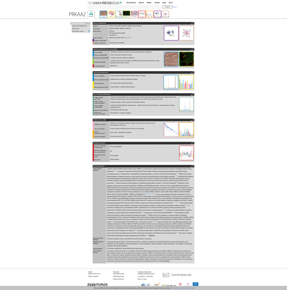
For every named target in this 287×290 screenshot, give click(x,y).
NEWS (149, 2)
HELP (171, 2)
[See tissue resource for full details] (93, 52)
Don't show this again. (188, 288)
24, (154, 221)
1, (114, 171)
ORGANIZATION (118, 276)
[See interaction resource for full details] (186, 33)
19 (164, 209)
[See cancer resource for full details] (93, 124)
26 (135, 230)
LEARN (156, 2)
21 (173, 212)
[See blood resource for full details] (93, 65)
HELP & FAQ (142, 279)
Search (167, 7)
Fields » (174, 7)
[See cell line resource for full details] (93, 132)
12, (150, 194)
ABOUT (141, 2)
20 (142, 212)
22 (147, 215)
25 (156, 221)
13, (153, 194)
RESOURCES (131, 2)
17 (179, 202)
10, (146, 194)
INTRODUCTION (118, 274)
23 (112, 221)
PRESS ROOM (93, 276)
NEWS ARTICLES (94, 274)
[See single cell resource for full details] (93, 57)
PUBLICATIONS (118, 279)
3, (176, 173)
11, (148, 194)
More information (176, 288)
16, (177, 202)
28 (147, 235)
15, (174, 202)
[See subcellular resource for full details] (186, 59)
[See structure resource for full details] (171, 33)
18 (186, 205)
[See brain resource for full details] (93, 83)
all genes (127, 37)
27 (177, 232)
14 (154, 194)
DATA (164, 2)
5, (175, 176)
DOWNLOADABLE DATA (146, 274)
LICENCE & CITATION (145, 276)
